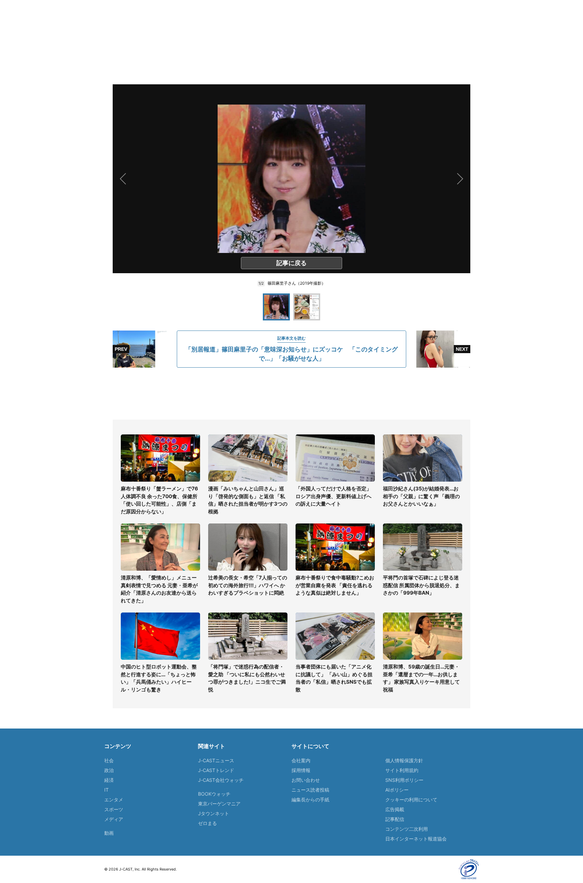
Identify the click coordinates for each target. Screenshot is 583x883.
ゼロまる (207, 823)
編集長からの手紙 (310, 799)
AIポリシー (397, 790)
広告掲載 (394, 809)
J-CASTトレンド (216, 770)
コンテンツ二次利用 (406, 829)
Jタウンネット (213, 813)
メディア (113, 819)
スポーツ (113, 809)
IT (106, 790)
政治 (109, 770)
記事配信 (394, 819)
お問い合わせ (306, 780)
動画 (109, 833)
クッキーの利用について (411, 799)
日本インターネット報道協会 (416, 839)
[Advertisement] (291, 393)
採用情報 (301, 770)
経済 (109, 780)
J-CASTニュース (216, 760)
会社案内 (301, 760)
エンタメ (113, 799)
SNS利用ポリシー (404, 780)
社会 (109, 760)
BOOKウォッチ (214, 794)
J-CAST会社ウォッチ (221, 780)
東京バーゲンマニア (219, 803)
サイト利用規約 (401, 770)
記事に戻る (291, 262)
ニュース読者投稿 (310, 790)
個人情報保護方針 (404, 760)
